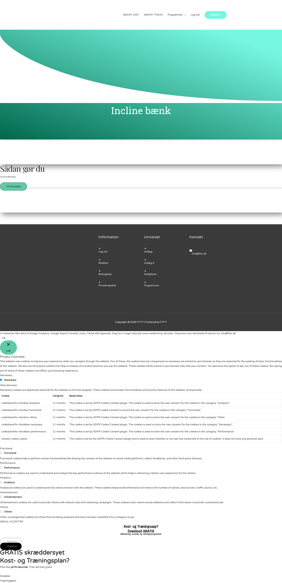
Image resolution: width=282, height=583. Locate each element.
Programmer (175, 14)
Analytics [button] (5, 477)
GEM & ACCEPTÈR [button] (11, 521)
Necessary (10, 380)
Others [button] (4, 507)
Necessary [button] (6, 375)
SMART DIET (131, 14)
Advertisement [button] (9, 492)
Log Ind (195, 14)
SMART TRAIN (153, 14)
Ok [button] (4, 338)
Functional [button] (6, 448)
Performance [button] (8, 463)
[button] (13, 186)
